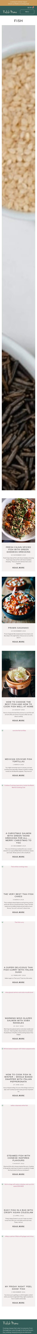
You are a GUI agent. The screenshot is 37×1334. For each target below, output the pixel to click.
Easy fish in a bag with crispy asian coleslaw (18, 1211)
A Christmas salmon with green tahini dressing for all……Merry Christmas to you (18, 838)
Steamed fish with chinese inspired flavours (18, 1158)
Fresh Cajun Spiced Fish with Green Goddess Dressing (18, 549)
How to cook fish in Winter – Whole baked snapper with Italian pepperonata (18, 1078)
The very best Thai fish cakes (18, 895)
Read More (18, 567)
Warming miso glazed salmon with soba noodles (18, 1020)
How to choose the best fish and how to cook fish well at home (18, 704)
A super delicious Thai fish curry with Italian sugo (18, 969)
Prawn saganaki (18, 628)
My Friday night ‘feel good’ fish (18, 1287)
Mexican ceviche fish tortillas (18, 760)
